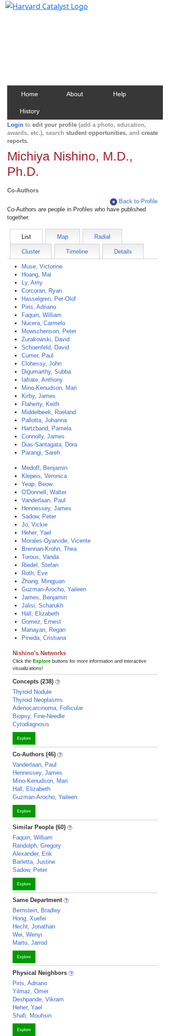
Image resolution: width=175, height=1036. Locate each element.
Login (15, 124)
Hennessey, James (46, 508)
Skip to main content (37, 11)
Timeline (77, 251)
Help (119, 94)
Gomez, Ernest (41, 621)
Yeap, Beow (37, 484)
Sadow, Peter (39, 516)
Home (29, 94)
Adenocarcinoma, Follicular (48, 708)
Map (62, 236)
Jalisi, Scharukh (42, 605)
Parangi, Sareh (41, 452)
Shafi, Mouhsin (32, 1015)
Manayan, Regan (44, 629)
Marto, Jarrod (30, 942)
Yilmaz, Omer (30, 991)
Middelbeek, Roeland (49, 412)
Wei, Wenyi (27, 934)
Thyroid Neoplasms (38, 700)
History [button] (29, 111)
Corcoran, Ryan (42, 290)
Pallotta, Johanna (44, 420)
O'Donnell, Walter (44, 492)
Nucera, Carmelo (43, 323)
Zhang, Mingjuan (43, 581)
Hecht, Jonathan (34, 926)
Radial (102, 236)
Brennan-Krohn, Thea (49, 548)
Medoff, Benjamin (44, 467)
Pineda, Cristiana (44, 637)
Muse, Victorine (42, 266)
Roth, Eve (35, 573)
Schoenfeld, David (45, 347)
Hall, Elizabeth (40, 613)
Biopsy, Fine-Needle (39, 716)
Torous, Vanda (40, 557)
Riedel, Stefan (40, 565)
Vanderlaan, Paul (44, 500)
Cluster (31, 251)
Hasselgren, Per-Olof (49, 298)
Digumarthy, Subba (46, 371)
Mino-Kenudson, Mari (49, 387)
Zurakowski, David (46, 339)
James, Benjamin (44, 597)
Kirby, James (39, 396)
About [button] (74, 94)
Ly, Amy (32, 282)
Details (123, 251)
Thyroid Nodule (32, 691)
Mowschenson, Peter (49, 331)
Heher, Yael (36, 532)
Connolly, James (43, 436)
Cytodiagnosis (31, 724)
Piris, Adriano (39, 307)
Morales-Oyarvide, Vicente (56, 540)
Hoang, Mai (36, 274)
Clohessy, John (41, 363)
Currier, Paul (37, 355)
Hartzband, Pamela (46, 428)
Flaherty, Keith (40, 404)
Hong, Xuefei (29, 918)
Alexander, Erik (32, 853)
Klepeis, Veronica (44, 476)
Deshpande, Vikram (38, 999)
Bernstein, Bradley (37, 910)
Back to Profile (138, 201)
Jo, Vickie (35, 524)
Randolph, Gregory (37, 845)
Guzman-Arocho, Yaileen (54, 589)
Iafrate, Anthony (42, 379)
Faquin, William (41, 315)
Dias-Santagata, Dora (49, 444)
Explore (24, 738)
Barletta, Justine (34, 861)
